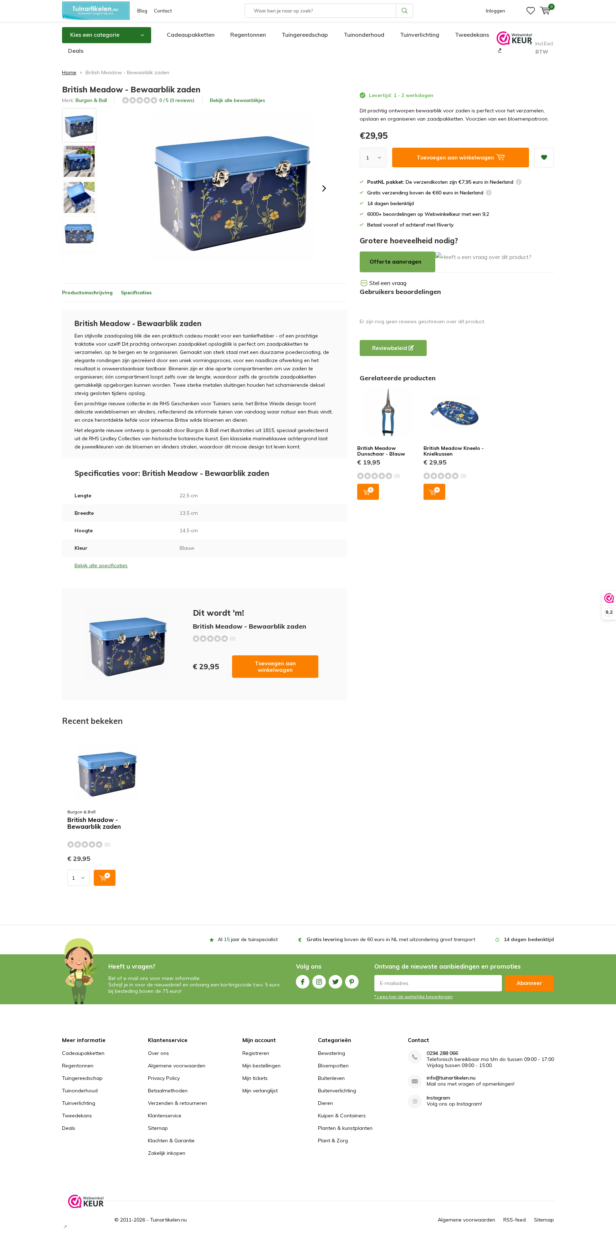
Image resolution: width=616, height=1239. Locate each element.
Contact (163, 11)
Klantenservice (164, 1115)
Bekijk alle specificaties (101, 565)
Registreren (255, 1053)
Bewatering (331, 1053)
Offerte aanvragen (395, 261)
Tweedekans (472, 34)
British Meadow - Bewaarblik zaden (94, 823)
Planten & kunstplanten (345, 1128)
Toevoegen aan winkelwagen (275, 666)
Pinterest (352, 982)
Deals (75, 50)
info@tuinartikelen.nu (451, 1078)
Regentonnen (248, 34)
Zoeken (404, 11)
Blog (142, 11)
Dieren (325, 1103)
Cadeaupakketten (191, 34)
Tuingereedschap (305, 34)
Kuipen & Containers (342, 1115)
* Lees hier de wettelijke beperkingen (413, 996)
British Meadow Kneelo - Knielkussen (453, 451)
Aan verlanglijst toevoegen (544, 157)
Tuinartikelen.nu (168, 1220)
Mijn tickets (255, 1078)
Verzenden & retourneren (177, 1103)
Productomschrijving (87, 292)
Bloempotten (333, 1065)
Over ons (158, 1053)
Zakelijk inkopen (166, 1153)
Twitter (335, 982)
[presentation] (324, 188)
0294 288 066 (442, 1053)
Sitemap (158, 1128)
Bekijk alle (237, 100)
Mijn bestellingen (261, 1065)
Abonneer (529, 983)
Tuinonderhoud (364, 34)
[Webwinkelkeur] (499, 50)
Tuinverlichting (419, 34)
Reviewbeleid (390, 348)
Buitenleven (331, 1078)
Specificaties (136, 292)
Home (69, 72)
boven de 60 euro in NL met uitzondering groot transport (391, 939)
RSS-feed (514, 1220)
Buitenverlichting (337, 1090)
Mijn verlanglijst (260, 1090)
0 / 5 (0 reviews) (176, 100)
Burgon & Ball (91, 100)
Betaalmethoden (168, 1090)
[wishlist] (531, 10)
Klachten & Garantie (171, 1140)
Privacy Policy (164, 1078)
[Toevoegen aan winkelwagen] (104, 878)
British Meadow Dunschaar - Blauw (381, 451)
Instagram (319, 982)
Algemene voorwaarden (176, 1065)
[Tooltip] (519, 183)
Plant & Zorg (333, 1140)
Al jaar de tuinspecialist (248, 939)
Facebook (302, 982)
